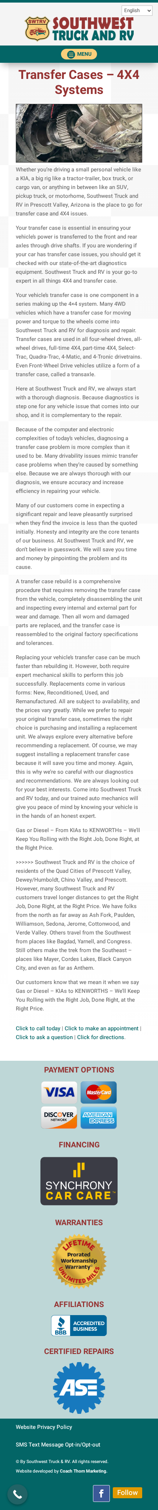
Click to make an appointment (102, 1028)
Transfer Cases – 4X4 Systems (79, 82)
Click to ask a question (44, 1037)
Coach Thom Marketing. (84, 1471)
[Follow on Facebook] (101, 1493)
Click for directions (100, 1037)
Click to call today (38, 1028)
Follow (127, 1493)
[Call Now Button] (17, 1494)
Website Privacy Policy (44, 1427)
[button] (79, 54)
